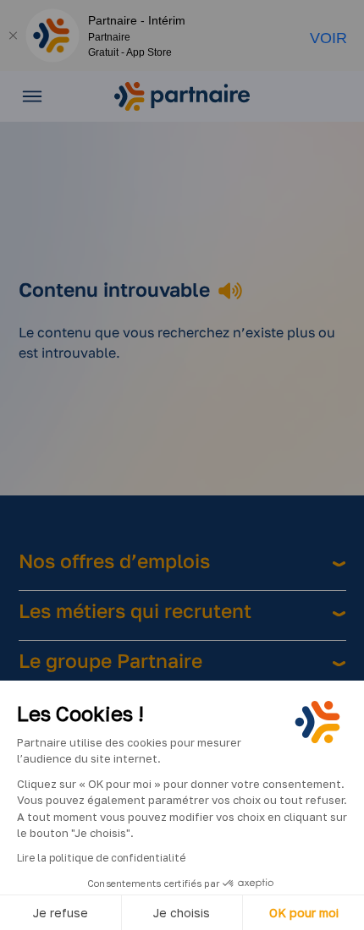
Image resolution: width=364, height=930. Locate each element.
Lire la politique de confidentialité (101, 857)
